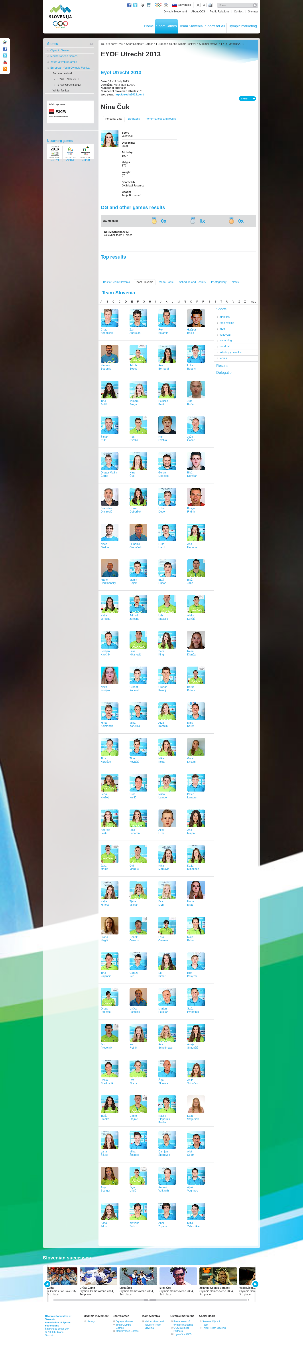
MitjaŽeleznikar (193, 1224)
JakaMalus (104, 867)
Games (52, 44)
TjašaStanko (105, 1117)
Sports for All (215, 26)
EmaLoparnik (135, 831)
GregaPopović (105, 1010)
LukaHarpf (161, 545)
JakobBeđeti (133, 367)
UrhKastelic (163, 617)
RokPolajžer (192, 974)
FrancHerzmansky (108, 581)
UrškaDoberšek (135, 510)
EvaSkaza (133, 1082)
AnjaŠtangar (105, 1189)
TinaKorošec (106, 760)
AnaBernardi (163, 367)
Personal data (113, 118)
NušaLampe (162, 796)
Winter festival (61, 90)
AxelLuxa (161, 831)
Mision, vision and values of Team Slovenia (154, 1324)
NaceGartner (105, 545)
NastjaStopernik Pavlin (164, 1119)
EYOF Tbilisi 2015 (68, 79)
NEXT (255, 1284)
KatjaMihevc (105, 903)
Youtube (5, 62)
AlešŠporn (191, 1153)
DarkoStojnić (134, 1117)
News (235, 282)
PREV (48, 1284)
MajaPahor (191, 939)
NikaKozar (161, 760)
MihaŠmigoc (134, 1153)
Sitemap (253, 11)
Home (149, 26)
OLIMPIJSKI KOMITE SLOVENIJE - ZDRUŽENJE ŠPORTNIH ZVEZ (60, 17)
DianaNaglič (104, 939)
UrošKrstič (133, 796)
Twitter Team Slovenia (214, 1327)
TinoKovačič (134, 760)
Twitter (135, 5)
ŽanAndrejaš (135, 331)
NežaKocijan (105, 688)
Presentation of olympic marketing (183, 1323)
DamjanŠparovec (164, 1153)
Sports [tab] (221, 309)
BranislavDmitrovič (106, 510)
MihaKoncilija (135, 724)
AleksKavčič (191, 617)
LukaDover (162, 510)
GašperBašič (191, 331)
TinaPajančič (106, 974)
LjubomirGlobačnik (136, 545)
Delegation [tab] (225, 372)
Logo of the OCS (182, 1334)
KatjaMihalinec (193, 867)
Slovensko (184, 4)
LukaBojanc (191, 367)
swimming (226, 340)
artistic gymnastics (231, 352)
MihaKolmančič (107, 724)
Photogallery (218, 282)
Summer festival (62, 73)
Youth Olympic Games (63, 61)
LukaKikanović (135, 653)
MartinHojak (133, 581)
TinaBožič (104, 403)
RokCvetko (134, 438)
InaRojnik (133, 1046)
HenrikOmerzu (134, 939)
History (91, 1321)
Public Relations (219, 11)
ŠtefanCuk (104, 438)
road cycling (227, 323)
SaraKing (161, 653)
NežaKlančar (192, 653)
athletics (225, 317)
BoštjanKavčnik (105, 653)
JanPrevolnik (106, 1046)
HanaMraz (190, 903)
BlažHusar (162, 581)
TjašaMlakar (134, 903)
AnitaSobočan (192, 1082)
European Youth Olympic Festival (70, 67)
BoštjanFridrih (191, 510)
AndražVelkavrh (163, 1189)
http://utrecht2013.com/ (129, 94)
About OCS (198, 11)
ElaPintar (161, 974)
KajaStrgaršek (193, 1117)
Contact (238, 11)
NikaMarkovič (163, 867)
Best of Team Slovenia (116, 282)
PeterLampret (192, 796)
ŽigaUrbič (133, 1189)
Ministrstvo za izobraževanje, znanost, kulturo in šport (149, 5)
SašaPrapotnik (193, 1010)
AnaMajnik (191, 831)
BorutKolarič (191, 688)
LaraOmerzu (163, 939)
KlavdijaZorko (134, 1224)
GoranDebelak (163, 474)
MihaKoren (191, 724)
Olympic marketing (242, 26)
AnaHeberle (192, 545)
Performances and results (161, 118)
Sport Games (166, 26)
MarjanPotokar (163, 1010)
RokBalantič (163, 331)
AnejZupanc (162, 1224)
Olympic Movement (175, 11)
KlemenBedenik (106, 367)
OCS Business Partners (181, 1329)
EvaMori (161, 903)
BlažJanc (190, 581)
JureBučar (190, 403)
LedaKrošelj (105, 796)
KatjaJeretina (105, 617)
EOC (166, 5)
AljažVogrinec (192, 1189)
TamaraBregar (134, 403)
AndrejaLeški (105, 831)
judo (222, 328)
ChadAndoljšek (107, 331)
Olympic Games (59, 50)
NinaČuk (132, 474)
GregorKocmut (134, 688)
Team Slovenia (191, 26)
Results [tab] (222, 366)
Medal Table (166, 282)
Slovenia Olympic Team (211, 1323)
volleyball (225, 334)
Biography (134, 118)
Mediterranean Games (63, 56)
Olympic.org (158, 5)
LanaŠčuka (104, 1153)
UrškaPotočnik (135, 1010)
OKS (120, 44)
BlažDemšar (192, 474)
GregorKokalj (162, 688)
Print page (210, 5)
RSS (5, 69)
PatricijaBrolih (163, 403)
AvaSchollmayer (165, 1046)
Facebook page (129, 5)
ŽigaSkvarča (163, 1082)
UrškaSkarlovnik (107, 1082)
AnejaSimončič (192, 1046)
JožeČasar (191, 438)
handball (225, 346)
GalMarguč (134, 867)
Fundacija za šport (143, 5)
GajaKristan (191, 760)
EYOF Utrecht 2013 (69, 84)
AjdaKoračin (163, 724)
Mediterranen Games (127, 1331)
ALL (253, 301)
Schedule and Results (192, 282)
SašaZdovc (104, 1224)
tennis (223, 358)
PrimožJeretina (134, 617)
